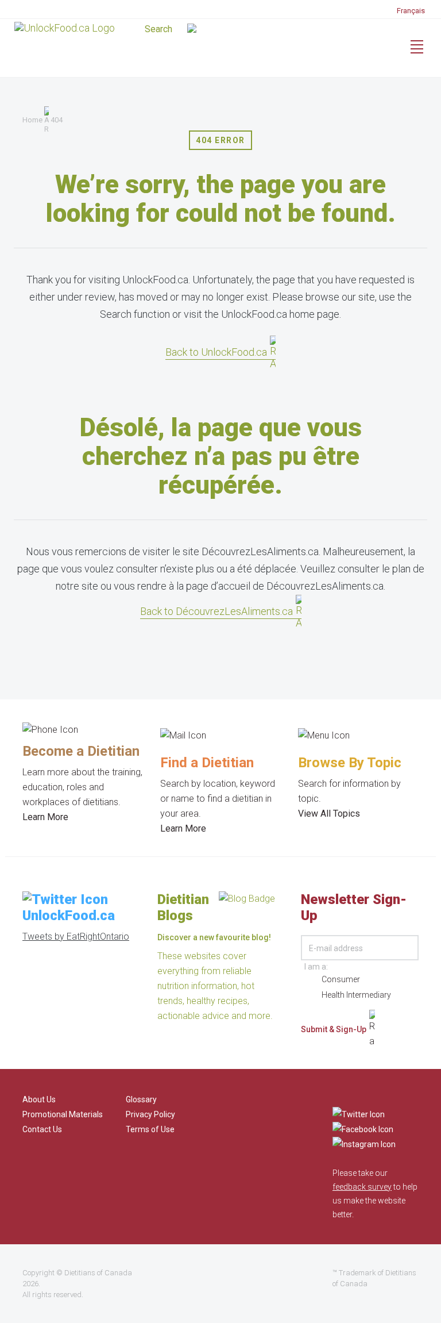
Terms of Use (150, 1129)
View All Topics (329, 813)
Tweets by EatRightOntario (75, 936)
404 (57, 120)
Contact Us (42, 1129)
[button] (219, 29)
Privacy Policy (150, 1114)
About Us (39, 1099)
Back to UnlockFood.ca (216, 352)
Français (411, 10)
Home (32, 120)
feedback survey (362, 1186)
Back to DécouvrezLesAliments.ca (216, 611)
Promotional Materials (62, 1114)
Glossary (141, 1099)
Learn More (45, 817)
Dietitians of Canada (98, 1272)
